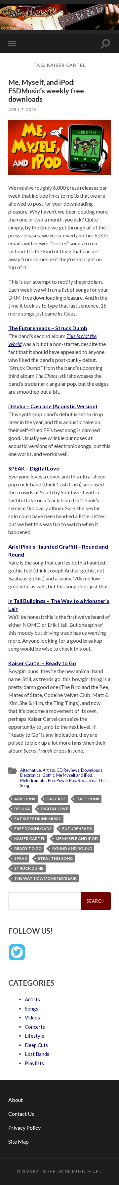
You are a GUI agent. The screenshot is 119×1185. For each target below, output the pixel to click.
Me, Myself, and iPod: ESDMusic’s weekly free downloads (46, 90)
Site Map (18, 1141)
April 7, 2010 (22, 109)
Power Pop (66, 780)
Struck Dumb (29, 868)
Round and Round (72, 848)
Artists (49, 770)
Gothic (48, 775)
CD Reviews (68, 770)
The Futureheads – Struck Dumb (47, 328)
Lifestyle (34, 1036)
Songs (31, 1009)
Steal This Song (55, 858)
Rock (82, 780)
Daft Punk (87, 798)
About (15, 1100)
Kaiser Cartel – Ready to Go (42, 663)
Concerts (35, 1027)
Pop (51, 780)
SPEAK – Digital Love (33, 468)
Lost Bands (37, 1054)
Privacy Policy (24, 1127)
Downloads (91, 770)
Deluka (22, 808)
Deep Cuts (36, 1045)
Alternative (30, 770)
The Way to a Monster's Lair (45, 878)
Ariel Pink (25, 798)
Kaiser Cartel (29, 838)
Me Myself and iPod (74, 775)
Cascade (56, 798)
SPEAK (20, 858)
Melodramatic (33, 780)
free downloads (33, 828)
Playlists (34, 1063)
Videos (32, 1017)
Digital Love (54, 808)
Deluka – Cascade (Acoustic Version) (52, 406)
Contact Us (21, 1114)
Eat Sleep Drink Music (37, 818)
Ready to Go (28, 848)
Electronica (30, 775)
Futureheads (77, 828)
